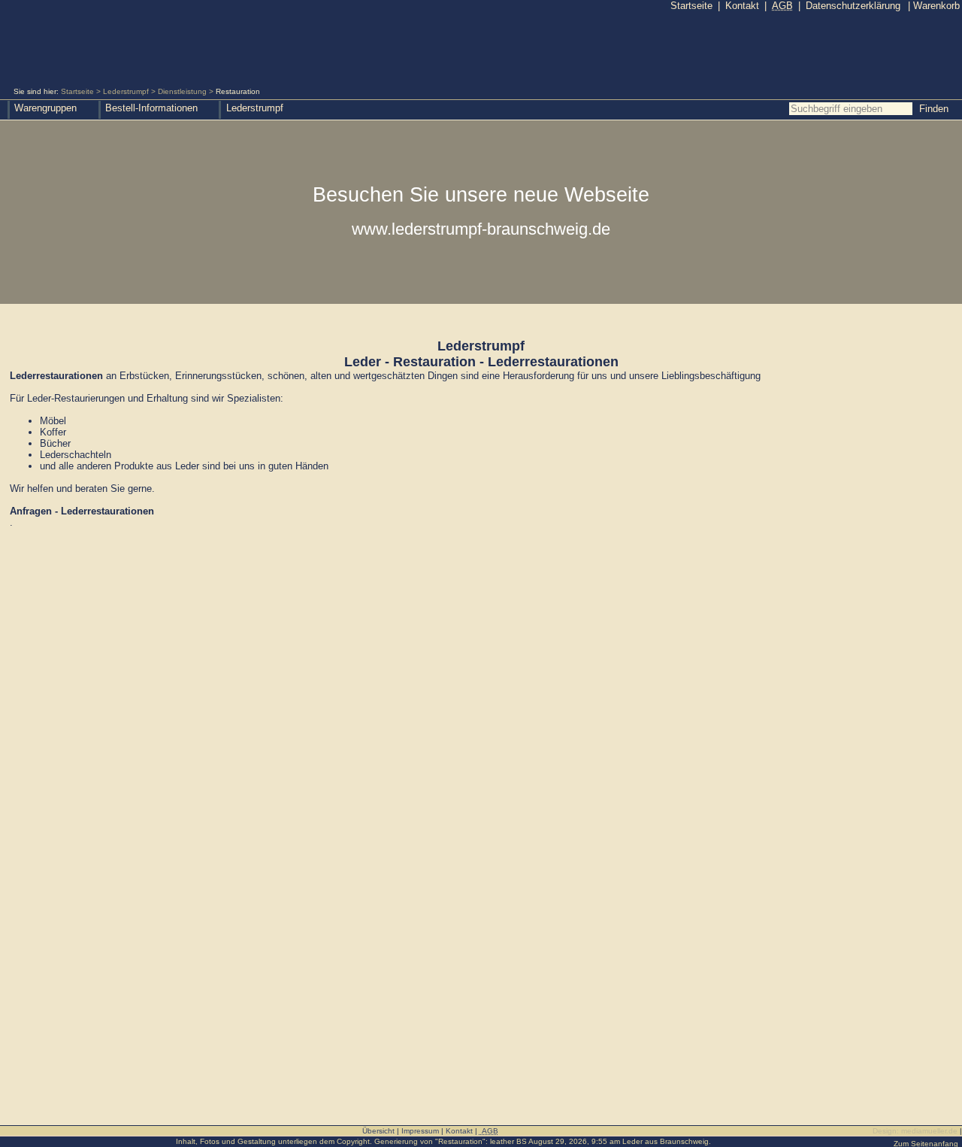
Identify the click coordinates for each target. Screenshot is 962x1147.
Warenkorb (934, 5)
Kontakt (742, 5)
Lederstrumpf (126, 91)
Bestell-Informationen (151, 108)
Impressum (420, 1131)
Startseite (77, 91)
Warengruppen (45, 108)
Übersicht (378, 1131)
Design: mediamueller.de (915, 1131)
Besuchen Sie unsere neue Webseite (481, 210)
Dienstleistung (182, 91)
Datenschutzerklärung (853, 5)
